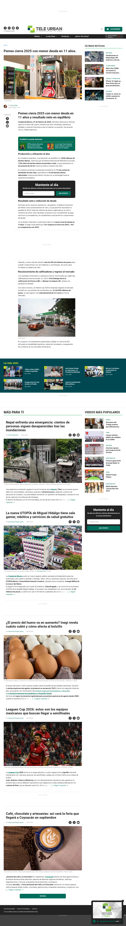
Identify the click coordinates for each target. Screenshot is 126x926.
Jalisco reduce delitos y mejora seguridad (32, 370)
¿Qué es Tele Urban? (82, 36)
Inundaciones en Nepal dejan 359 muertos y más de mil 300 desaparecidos (112, 59)
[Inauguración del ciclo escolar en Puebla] (13, 384)
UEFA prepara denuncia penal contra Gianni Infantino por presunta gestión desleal (35, 147)
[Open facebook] (5, 28)
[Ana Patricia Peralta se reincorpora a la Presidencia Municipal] (53, 371)
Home (5, 45)
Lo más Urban (50, 36)
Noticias (37, 36)
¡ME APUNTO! (63, 193)
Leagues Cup (13, 772)
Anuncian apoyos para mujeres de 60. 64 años (113, 450)
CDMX (107, 432)
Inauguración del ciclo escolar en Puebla (32, 383)
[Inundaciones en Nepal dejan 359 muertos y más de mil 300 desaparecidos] (94, 56)
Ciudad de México (15, 576)
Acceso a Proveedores (23, 909)
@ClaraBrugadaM (41, 571)
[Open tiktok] (17, 28)
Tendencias (65, 36)
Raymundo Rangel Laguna (16, 522)
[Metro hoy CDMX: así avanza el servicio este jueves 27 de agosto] (94, 69)
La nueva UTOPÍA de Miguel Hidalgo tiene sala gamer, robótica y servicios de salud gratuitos (40, 515)
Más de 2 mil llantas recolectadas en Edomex (112, 370)
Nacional (109, 445)
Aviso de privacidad (9, 909)
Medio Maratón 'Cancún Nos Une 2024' (112, 488)
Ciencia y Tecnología (113, 78)
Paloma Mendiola (13, 435)
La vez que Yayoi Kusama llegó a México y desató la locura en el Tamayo (63, 146)
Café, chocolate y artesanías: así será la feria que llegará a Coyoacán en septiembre (42, 815)
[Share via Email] (7, 125)
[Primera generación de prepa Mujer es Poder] (94, 462)
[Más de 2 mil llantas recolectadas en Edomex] (94, 371)
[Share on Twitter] (7, 122)
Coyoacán (49, 877)
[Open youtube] (13, 28)
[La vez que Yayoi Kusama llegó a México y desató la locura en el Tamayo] (50, 146)
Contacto (34, 909)
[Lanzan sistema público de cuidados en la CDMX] (94, 436)
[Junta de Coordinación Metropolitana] (53, 384)
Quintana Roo (110, 458)
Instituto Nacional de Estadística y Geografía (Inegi (30, 693)
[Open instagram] (9, 28)
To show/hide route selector (121, 36)
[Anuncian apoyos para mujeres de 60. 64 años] (94, 449)
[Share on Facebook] (7, 118)
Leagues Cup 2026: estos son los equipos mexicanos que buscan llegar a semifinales (38, 711)
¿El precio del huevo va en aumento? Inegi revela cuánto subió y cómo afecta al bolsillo (42, 624)
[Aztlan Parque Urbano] (94, 474)
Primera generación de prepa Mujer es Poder (113, 463)
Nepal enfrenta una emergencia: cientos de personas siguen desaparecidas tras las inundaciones (38, 426)
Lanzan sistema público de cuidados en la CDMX (113, 437)
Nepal (53, 489)
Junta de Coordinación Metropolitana (72, 383)
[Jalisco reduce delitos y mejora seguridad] (13, 371)
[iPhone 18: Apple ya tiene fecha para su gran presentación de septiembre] (94, 82)
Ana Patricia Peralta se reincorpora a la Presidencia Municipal (72, 370)
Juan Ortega (13, 105)
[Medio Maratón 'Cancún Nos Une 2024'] (94, 487)
